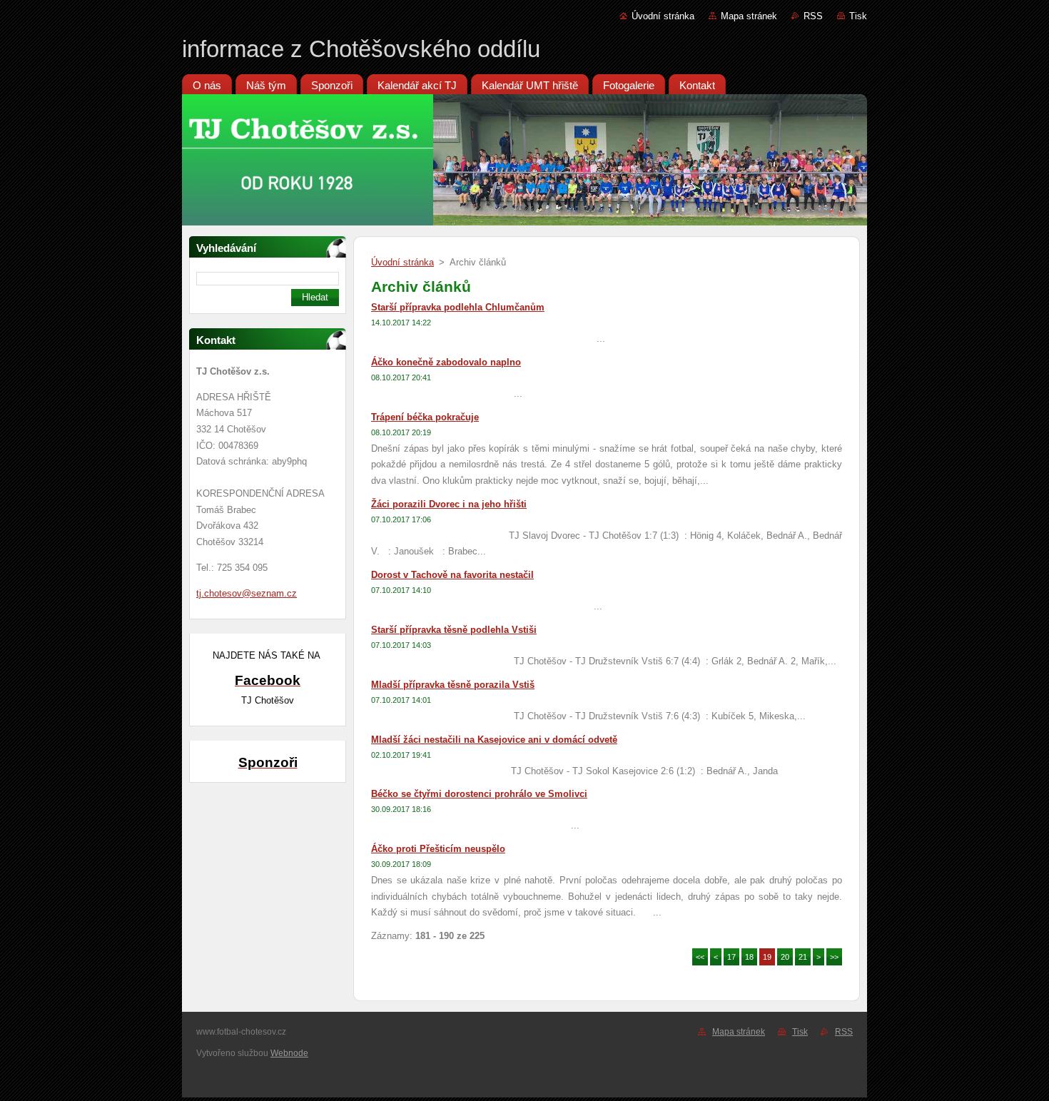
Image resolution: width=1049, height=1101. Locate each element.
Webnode (289, 1053)
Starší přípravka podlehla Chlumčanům (457, 307)
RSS (813, 16)
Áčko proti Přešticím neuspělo (438, 848)
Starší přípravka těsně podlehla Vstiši (454, 629)
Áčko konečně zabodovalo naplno (446, 362)
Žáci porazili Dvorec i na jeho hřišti (449, 504)
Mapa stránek (749, 16)
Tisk (858, 16)
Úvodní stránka (663, 16)
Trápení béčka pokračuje (425, 417)
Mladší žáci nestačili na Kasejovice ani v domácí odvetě (494, 739)
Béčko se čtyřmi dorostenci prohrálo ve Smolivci (479, 793)
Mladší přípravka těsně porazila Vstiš (452, 684)
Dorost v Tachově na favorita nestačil (452, 574)
